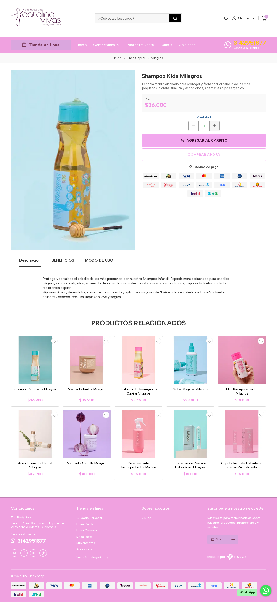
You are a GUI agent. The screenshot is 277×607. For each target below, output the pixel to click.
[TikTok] (43, 553)
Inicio (82, 45)
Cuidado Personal (89, 518)
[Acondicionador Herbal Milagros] (35, 434)
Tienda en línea (44, 45)
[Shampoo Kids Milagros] (73, 160)
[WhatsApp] (14, 553)
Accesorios (84, 549)
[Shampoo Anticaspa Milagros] (35, 360)
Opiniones (187, 45)
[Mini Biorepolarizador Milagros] (242, 360)
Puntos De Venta (140, 45)
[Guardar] (54, 341)
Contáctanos (104, 45)
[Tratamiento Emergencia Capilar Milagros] (138, 360)
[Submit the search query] (175, 18)
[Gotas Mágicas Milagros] (190, 360)
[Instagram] (33, 553)
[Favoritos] (226, 18)
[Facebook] (24, 553)
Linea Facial (84, 537)
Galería (166, 45)
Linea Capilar (85, 524)
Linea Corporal (86, 530)
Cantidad (204, 117)
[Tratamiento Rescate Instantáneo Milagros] (190, 434)
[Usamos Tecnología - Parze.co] (226, 557)
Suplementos (85, 543)
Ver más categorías (90, 557)
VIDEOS (147, 518)
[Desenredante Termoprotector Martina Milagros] (138, 434)
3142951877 (250, 43)
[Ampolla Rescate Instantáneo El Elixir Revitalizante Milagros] (242, 434)
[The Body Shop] (36, 18)
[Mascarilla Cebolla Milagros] (87, 434)
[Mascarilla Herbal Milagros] (87, 360)
